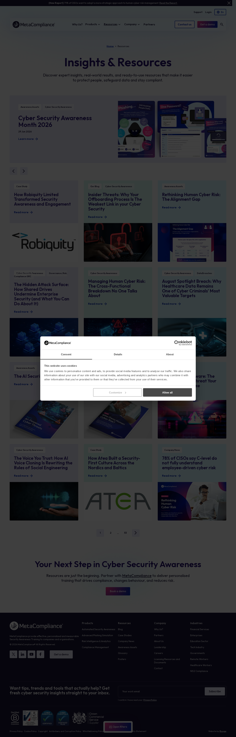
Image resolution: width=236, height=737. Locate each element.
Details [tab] (118, 354)
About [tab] (170, 354)
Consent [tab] (66, 354)
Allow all (167, 392)
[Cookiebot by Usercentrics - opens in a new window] (177, 342)
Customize (115, 392)
